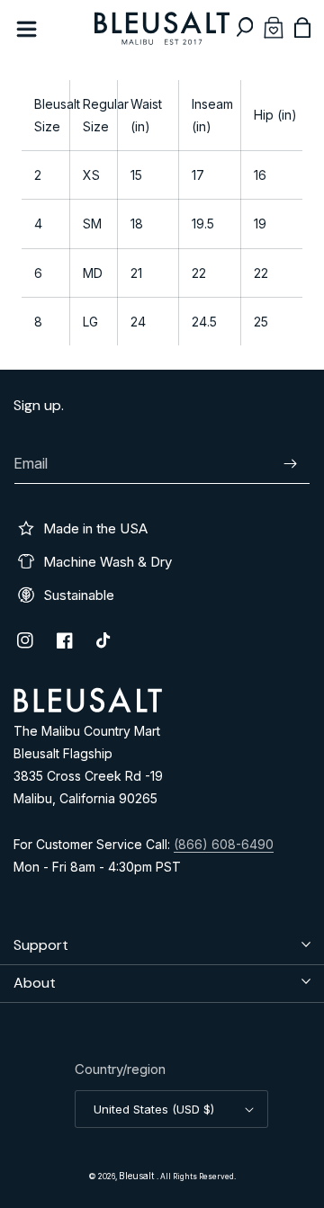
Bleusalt (138, 1175)
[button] (245, 27)
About (35, 982)
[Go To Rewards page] (274, 27)
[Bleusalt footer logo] (88, 707)
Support (41, 944)
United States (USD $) (154, 1109)
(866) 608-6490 (224, 844)
